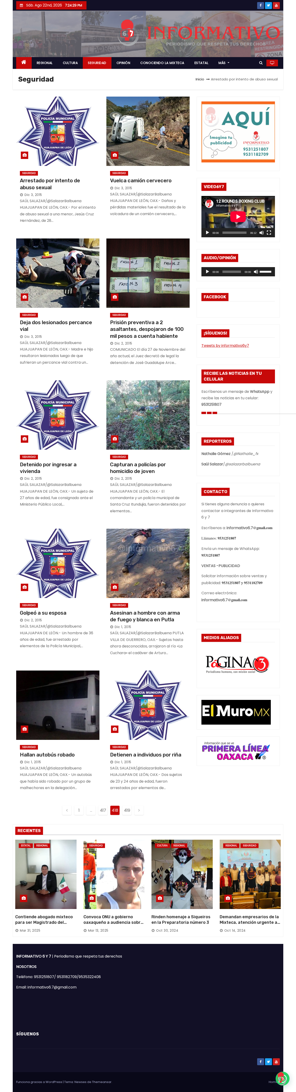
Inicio (200, 79)
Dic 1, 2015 (123, 627)
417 (103, 810)
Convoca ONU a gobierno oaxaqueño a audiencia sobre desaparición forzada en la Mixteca (113, 925)
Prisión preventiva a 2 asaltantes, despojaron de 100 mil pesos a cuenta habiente (147, 329)
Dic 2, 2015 (123, 343)
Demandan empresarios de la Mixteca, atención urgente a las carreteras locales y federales (249, 925)
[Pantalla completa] (269, 232)
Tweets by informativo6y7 (225, 345)
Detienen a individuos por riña (145, 755)
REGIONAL (45, 63)
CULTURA (70, 63)
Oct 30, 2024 (167, 930)
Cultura (162, 845)
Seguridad (29, 173)
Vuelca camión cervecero (141, 180)
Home (273, 1082)
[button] (261, 62)
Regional (42, 845)
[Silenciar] (261, 232)
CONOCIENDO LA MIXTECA (162, 63)
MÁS (223, 63)
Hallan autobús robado (47, 755)
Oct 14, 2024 (235, 930)
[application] (238, 216)
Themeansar (101, 1082)
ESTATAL (201, 63)
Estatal (26, 845)
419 (127, 810)
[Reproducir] (207, 232)
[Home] (24, 63)
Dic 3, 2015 (33, 194)
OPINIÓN (123, 63)
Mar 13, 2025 (98, 930)
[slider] (266, 271)
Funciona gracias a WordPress (39, 1082)
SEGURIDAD (97, 63)
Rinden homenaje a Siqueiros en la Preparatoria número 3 (180, 919)
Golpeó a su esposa (43, 613)
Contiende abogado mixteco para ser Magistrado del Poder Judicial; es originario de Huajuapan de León (44, 925)
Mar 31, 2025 (30, 930)
